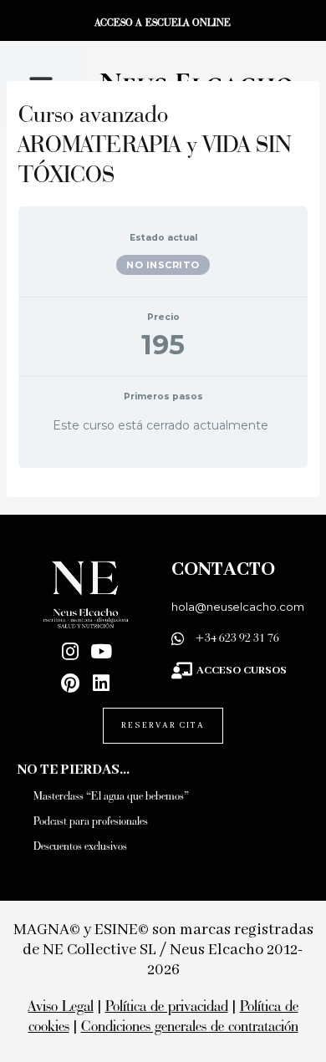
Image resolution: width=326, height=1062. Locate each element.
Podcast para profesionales (90, 821)
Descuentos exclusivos (80, 846)
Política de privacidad (166, 1005)
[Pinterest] (70, 683)
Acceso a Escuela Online (163, 22)
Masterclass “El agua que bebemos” (111, 796)
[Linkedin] (101, 683)
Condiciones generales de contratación (189, 1025)
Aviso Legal (61, 1005)
